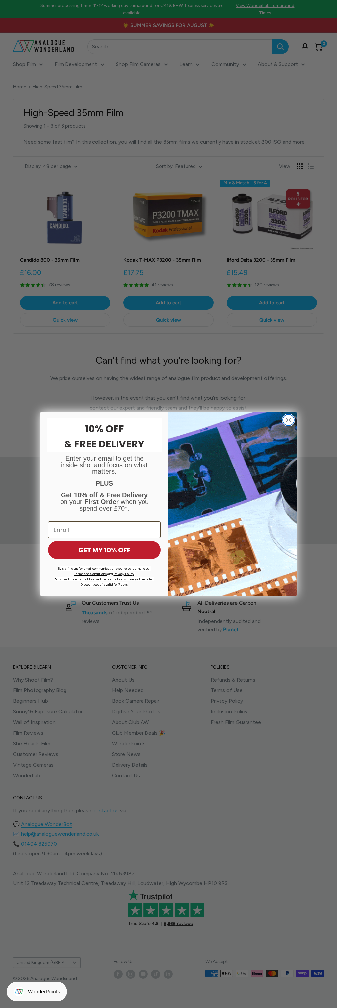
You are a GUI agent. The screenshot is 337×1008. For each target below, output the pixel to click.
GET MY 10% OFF (104, 550)
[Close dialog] (288, 420)
